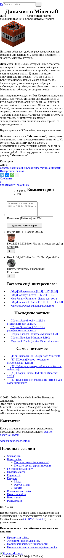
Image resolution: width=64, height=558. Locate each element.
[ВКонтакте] (7, 175)
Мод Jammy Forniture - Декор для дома (33, 298)
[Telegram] (2, 175)
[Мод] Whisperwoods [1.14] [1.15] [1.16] (34, 291)
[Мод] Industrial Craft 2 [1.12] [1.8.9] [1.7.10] (36, 302)
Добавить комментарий (24, 225)
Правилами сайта (17, 537)
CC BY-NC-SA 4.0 (34, 519)
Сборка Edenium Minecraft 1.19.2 (30, 337)
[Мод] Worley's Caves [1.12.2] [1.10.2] (32, 294)
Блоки (30, 167)
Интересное (7, 171)
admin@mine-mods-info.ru (15, 440)
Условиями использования (23, 540)
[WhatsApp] (12, 175)
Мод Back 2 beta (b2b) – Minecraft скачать (35, 341)
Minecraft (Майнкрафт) (47, 167)
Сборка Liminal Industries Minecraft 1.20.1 (35, 333)
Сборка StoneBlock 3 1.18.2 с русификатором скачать (26, 329)
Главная (19, 171)
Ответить (12, 246)
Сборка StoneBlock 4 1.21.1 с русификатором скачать (26, 322)
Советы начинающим (13, 167)
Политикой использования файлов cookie (32, 547)
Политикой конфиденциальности (27, 543)
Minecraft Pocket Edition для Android (32, 305)
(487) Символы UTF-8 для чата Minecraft (35, 355)
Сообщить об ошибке (15, 184)
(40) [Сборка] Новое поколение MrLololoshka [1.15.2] (28, 361)
